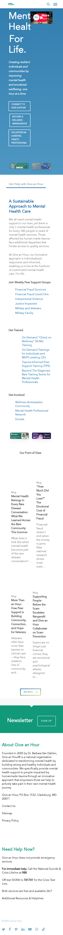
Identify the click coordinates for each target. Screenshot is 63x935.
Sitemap (7, 813)
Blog (13, 492)
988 (24, 872)
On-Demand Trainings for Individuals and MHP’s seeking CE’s (35, 354)
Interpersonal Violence (29, 299)
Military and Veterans (28, 308)
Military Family (24, 313)
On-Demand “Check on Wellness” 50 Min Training (36, 341)
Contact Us (8, 806)
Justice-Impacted (26, 303)
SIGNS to (22, 880)
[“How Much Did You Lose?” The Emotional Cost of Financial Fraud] (43, 518)
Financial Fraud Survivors (30, 289)
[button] (55, 4)
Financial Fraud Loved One (32, 294)
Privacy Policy (10, 820)
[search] (48, 4)
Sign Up (46, 721)
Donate (19, 419)
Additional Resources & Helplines (22, 898)
